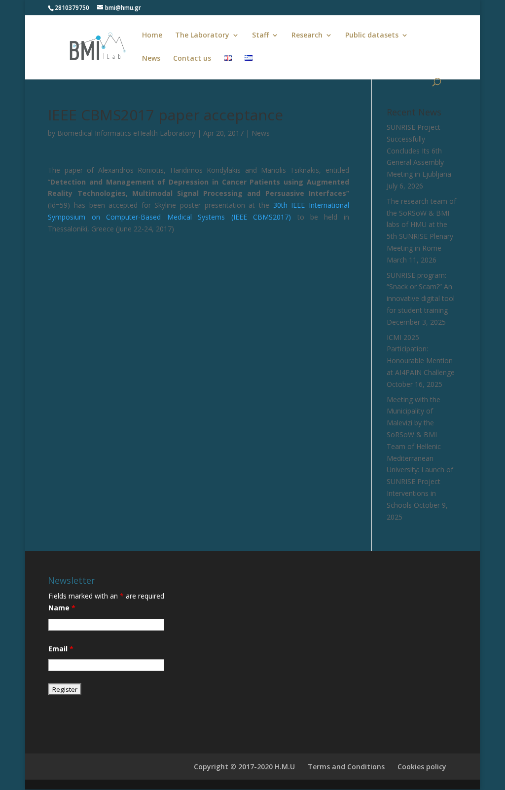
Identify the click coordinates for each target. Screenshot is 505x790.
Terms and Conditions (346, 766)
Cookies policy (421, 766)
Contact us (192, 59)
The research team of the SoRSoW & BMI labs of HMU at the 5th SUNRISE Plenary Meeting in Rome (421, 224)
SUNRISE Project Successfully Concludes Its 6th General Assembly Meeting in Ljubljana (419, 150)
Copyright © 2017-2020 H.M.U (244, 766)
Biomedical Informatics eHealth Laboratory (126, 133)
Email (60, 648)
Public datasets (371, 35)
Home (152, 35)
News (151, 59)
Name (61, 607)
